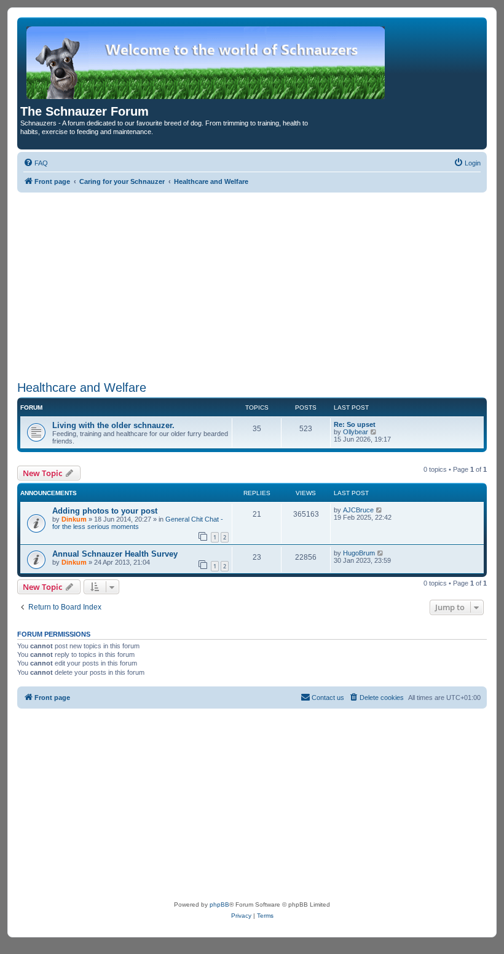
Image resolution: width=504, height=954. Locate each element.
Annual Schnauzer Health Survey (115, 553)
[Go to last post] (380, 510)
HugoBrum (359, 553)
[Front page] (206, 62)
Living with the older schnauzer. (113, 425)
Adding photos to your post (104, 510)
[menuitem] (35, 163)
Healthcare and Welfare (81, 387)
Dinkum (74, 519)
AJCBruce (358, 510)
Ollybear (355, 431)
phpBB (219, 904)
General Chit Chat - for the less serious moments (137, 522)
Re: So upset (355, 424)
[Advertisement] (252, 285)
